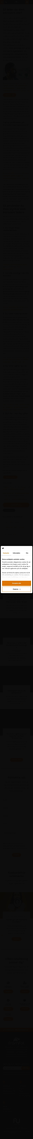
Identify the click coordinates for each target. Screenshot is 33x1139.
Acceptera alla (16, 583)
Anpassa (15, 589)
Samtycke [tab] (6, 553)
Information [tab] (16, 553)
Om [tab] (27, 553)
